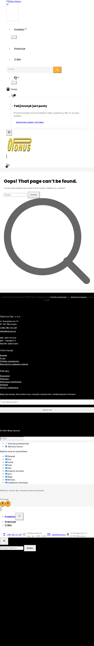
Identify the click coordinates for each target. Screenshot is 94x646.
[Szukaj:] (16, 195)
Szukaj (30, 548)
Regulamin (5, 376)
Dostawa (4, 385)
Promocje (19, 48)
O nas (17, 59)
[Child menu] (14, 82)
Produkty (10, 516)
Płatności (4, 379)
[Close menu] (0, 509)
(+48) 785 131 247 (8, 328)
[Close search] (4, 541)
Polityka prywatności (58, 297)
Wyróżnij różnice (15, 446)
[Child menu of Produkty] (14, 37)
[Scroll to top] (2, 504)
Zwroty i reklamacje (9, 388)
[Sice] (12, 20)
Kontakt (3, 355)
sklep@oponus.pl (8, 331)
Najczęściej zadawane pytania (14, 364)
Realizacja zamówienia (10, 382)
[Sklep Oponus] (13, 1)
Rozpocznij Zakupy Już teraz (30, 122)
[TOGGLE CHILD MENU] (19, 516)
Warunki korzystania (79, 297)
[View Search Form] (6, 156)
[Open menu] (9, 133)
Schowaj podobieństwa (18, 444)
